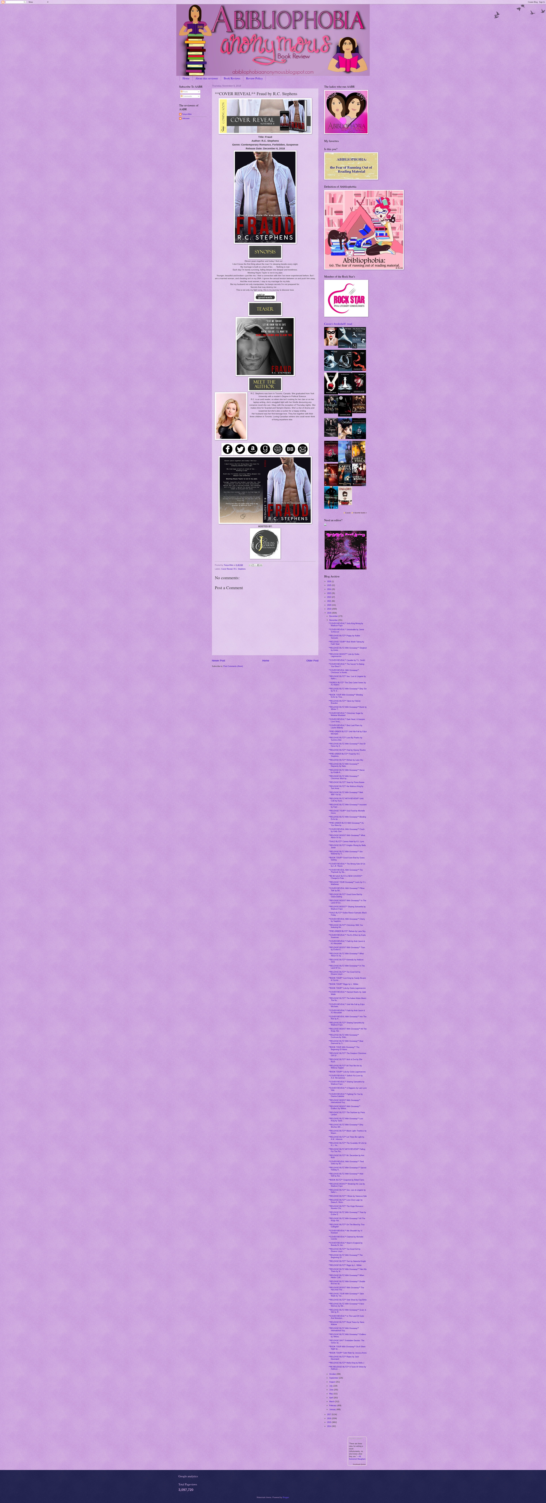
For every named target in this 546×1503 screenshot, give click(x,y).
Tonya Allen (187, 114)
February (333, 1405)
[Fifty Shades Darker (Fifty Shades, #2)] (331, 370)
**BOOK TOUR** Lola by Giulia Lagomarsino (347, 988)
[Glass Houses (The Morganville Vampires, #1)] (345, 463)
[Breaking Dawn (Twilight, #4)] (345, 393)
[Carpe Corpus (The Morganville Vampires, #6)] (345, 485)
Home (186, 78)
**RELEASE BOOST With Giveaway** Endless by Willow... (344, 1107)
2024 (329, 589)
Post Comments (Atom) (233, 666)
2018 (329, 613)
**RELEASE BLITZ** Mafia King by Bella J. (347, 1363)
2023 (329, 593)
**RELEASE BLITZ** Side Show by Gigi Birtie (348, 1300)
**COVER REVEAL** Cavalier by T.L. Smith (347, 660)
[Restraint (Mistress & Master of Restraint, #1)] (331, 345)
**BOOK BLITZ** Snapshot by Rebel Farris (346, 1180)
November (333, 620)
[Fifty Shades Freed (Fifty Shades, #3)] (345, 371)
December (333, 616)
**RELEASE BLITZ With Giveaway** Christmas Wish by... (344, 777)
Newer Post (218, 660)
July (331, 1386)
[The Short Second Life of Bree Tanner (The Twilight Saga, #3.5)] (345, 416)
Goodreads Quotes (359, 1464)
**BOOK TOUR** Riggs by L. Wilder (343, 984)
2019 (329, 609)
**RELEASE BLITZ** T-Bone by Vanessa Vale (348, 1196)
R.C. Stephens (240, 569)
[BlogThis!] (253, 565)
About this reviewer (206, 78)
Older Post (312, 660)
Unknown (186, 118)
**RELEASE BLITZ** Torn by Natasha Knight (347, 1261)
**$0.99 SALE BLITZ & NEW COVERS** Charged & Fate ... (345, 877)
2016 (329, 1418)
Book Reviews (232, 78)
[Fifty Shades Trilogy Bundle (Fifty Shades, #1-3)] (359, 348)
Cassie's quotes (356, 1438)
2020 (329, 605)
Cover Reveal (226, 569)
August (332, 1382)
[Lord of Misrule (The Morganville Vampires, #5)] (359, 485)
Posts (185, 92)
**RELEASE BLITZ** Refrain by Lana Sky (346, 760)
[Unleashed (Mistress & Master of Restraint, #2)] (345, 504)
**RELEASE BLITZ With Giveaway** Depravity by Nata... (344, 765)
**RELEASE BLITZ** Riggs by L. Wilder (345, 1265)
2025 (329, 585)
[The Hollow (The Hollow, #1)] (345, 438)
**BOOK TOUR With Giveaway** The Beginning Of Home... (344, 1048)
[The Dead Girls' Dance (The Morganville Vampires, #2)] (331, 508)
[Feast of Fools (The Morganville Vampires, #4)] (358, 463)
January (332, 1409)
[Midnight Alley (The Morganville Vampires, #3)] (331, 485)
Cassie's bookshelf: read (338, 324)
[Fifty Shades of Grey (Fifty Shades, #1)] (345, 347)
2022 (329, 597)
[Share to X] (255, 565)
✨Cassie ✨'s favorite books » (355, 513)
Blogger (286, 1497)
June (331, 1390)
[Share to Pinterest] (261, 565)
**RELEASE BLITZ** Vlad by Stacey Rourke (347, 750)
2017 (329, 1414)
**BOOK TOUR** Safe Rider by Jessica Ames (348, 1353)
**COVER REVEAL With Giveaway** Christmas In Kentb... (344, 671)
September (334, 1378)
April (331, 1398)
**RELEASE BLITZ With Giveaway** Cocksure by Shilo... (344, 1036)
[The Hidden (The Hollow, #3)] (331, 461)
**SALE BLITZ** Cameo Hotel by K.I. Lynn (346, 841)
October (332, 1374)
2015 (329, 1422)
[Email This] (250, 565)
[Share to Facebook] (258, 565)
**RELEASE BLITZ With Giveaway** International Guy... (344, 1329)
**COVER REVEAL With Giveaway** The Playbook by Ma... (346, 871)
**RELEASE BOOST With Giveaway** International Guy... (344, 1101)
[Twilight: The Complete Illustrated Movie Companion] (331, 413)
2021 (329, 601)
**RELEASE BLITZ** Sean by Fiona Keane (346, 782)
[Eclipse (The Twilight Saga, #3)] (359, 370)
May (331, 1394)
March (332, 1401)
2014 (329, 1426)
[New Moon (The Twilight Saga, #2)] (359, 393)
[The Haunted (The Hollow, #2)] (359, 438)
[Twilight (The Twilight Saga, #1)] (331, 394)
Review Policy (254, 78)
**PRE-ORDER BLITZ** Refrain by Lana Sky (347, 931)
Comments (187, 96)
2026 (329, 581)
